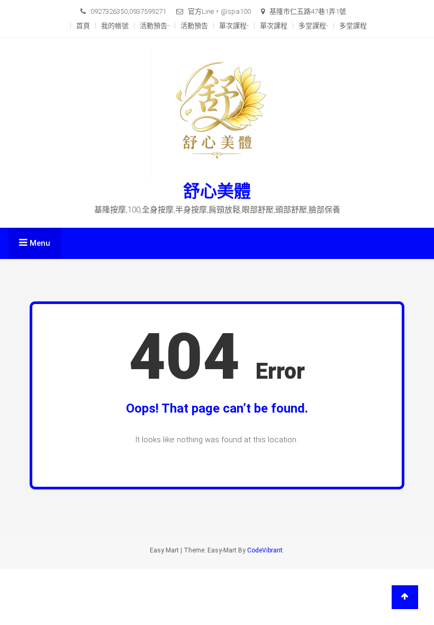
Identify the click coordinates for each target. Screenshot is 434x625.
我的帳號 (115, 26)
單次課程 (273, 26)
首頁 (83, 26)
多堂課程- (313, 26)
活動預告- (154, 26)
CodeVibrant (265, 550)
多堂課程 (353, 26)
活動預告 (194, 26)
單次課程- (234, 26)
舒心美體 (217, 191)
